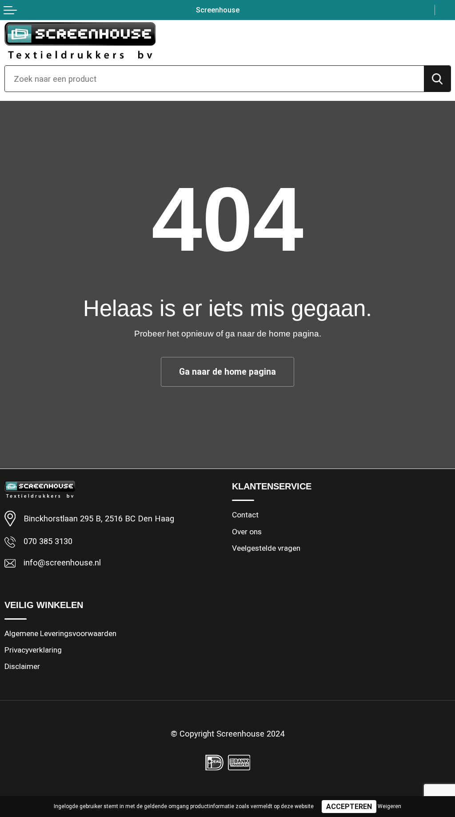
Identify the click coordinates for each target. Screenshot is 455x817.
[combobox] (214, 79)
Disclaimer (22, 666)
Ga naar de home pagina (227, 372)
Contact (245, 514)
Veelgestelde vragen (266, 548)
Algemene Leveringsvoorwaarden (60, 633)
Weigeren (389, 806)
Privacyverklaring (33, 649)
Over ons (247, 531)
